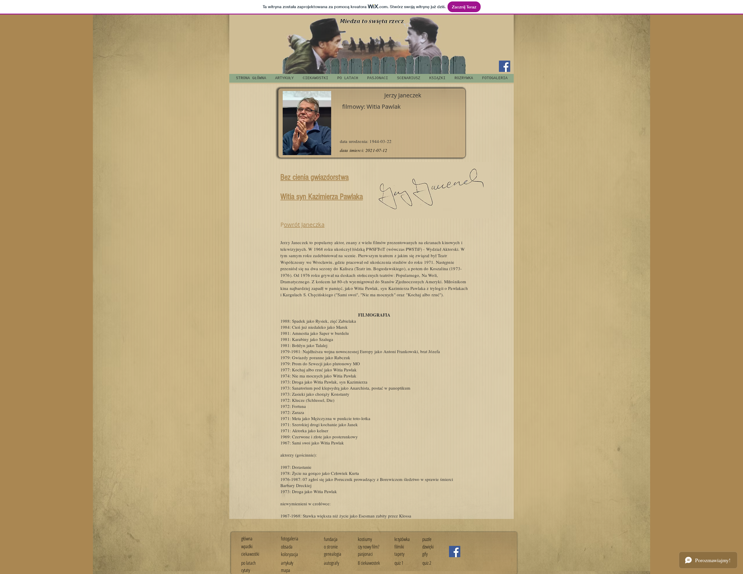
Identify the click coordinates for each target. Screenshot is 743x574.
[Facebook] (504, 66)
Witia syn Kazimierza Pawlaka (321, 196)
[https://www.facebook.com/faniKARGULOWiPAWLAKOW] (454, 551)
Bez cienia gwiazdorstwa (314, 177)
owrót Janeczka (304, 224)
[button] (408, 78)
